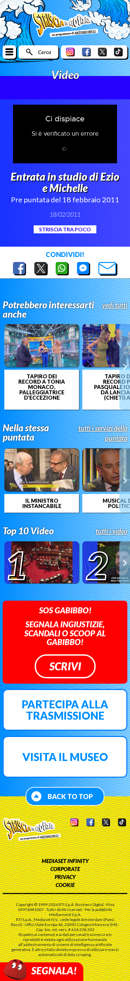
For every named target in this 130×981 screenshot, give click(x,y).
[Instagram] (70, 51)
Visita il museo (65, 756)
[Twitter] (102, 51)
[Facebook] (86, 51)
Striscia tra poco (65, 229)
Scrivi (65, 666)
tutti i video (111, 531)
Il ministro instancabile (41, 503)
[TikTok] (118, 51)
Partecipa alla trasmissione (65, 710)
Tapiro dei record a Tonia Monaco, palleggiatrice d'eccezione (41, 387)
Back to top (70, 796)
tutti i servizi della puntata (102, 433)
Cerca (44, 52)
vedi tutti (114, 305)
